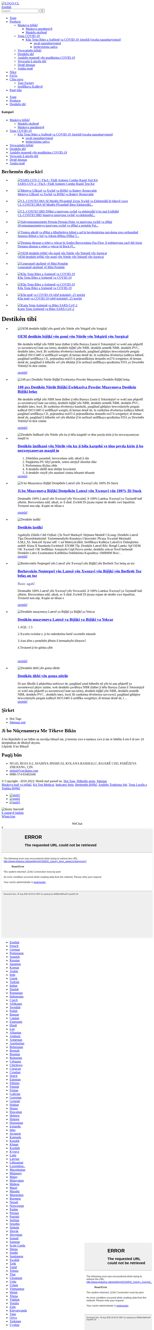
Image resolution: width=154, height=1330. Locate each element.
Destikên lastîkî (30, 527)
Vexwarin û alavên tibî (32, 61)
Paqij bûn (16, 90)
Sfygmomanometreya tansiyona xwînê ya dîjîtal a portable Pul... (58, 225)
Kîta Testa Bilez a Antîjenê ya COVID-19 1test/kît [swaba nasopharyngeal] (73, 39)
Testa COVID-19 (29, 36)
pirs (20, 372)
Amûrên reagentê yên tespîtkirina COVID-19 (46, 57)
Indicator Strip (65, 784)
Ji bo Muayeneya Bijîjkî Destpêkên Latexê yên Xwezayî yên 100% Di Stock (80, 491)
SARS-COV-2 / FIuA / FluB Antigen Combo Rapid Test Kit (56, 183)
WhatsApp (8, 816)
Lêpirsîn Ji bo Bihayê (15, 746)
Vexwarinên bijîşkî (29, 50)
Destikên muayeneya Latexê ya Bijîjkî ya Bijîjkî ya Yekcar (65, 619)
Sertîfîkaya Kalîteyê (30, 86)
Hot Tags (69, 781)
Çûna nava (16, 79)
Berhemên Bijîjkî (86, 784)
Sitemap (102, 781)
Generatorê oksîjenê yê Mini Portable (41, 267)
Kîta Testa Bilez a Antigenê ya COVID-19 (45, 277)
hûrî (24, 372)
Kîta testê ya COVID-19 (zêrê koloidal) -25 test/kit (50, 298)
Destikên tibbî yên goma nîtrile (43, 676)
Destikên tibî (26, 54)
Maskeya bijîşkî (27, 25)
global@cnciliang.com (24, 770)
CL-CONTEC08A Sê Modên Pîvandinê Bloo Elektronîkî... (55, 204)
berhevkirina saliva (46, 47)
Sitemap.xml (17, 722)
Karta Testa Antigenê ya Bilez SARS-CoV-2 (46, 309)
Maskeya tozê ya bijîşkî (16, 784)
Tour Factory (26, 83)
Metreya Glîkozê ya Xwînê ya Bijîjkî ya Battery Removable (56, 194)
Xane (13, 18)
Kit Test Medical (43, 784)
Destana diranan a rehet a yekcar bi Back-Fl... (46, 246)
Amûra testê (25, 68)
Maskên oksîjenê (36, 32)
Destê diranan (26, 65)
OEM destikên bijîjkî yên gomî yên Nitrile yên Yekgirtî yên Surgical (61, 256)
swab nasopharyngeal (47, 43)
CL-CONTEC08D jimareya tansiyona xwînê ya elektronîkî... (56, 215)
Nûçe (13, 72)
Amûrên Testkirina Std (112, 784)
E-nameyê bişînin (13, 812)
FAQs (13, 75)
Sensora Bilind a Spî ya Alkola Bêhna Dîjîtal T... (48, 236)
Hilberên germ (86, 781)
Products (15, 21)
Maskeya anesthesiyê (39, 28)
